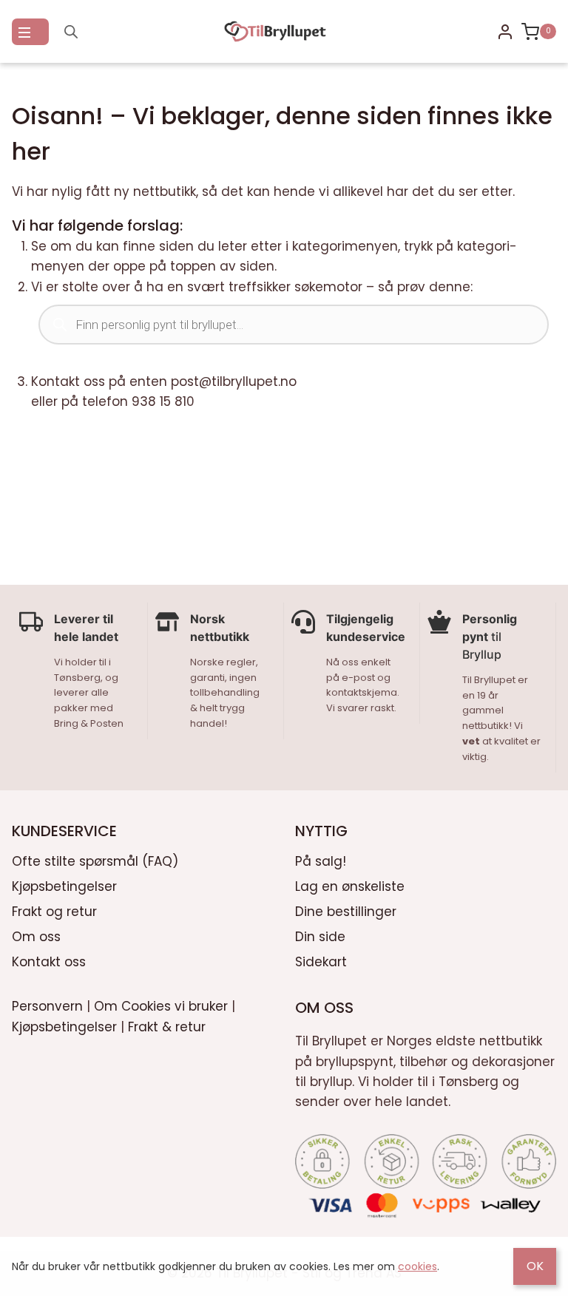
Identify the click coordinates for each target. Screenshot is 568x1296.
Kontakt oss (49, 962)
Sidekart (321, 962)
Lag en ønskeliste (350, 886)
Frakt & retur (167, 1027)
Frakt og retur (54, 911)
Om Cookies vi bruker (161, 1006)
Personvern (47, 1006)
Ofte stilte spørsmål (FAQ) (95, 861)
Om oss (36, 937)
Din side (320, 937)
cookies (417, 1266)
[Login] (505, 32)
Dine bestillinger (345, 911)
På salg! (320, 861)
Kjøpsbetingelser (64, 886)
